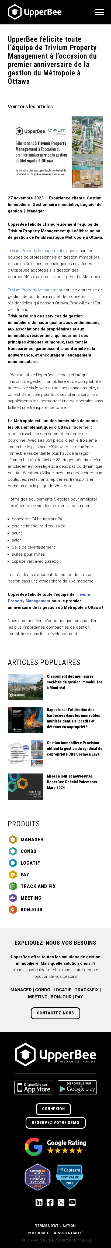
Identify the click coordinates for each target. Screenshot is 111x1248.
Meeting (31, 898)
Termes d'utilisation (55, 1225)
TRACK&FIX (87, 989)
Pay (25, 874)
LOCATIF (62, 989)
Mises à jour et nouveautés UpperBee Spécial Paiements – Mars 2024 (73, 782)
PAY (79, 996)
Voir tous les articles (30, 106)
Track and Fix (38, 886)
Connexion (53, 1108)
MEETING (37, 996)
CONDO (42, 989)
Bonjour (32, 909)
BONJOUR (61, 996)
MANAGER (21, 989)
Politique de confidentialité (56, 1233)
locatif (30, 863)
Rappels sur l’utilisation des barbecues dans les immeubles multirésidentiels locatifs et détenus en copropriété (73, 718)
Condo (29, 851)
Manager (32, 839)
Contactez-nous (55, 1013)
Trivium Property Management (35, 250)
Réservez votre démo (55, 1122)
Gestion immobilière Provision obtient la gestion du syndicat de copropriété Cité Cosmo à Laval (74, 748)
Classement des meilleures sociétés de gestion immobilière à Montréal (74, 682)
